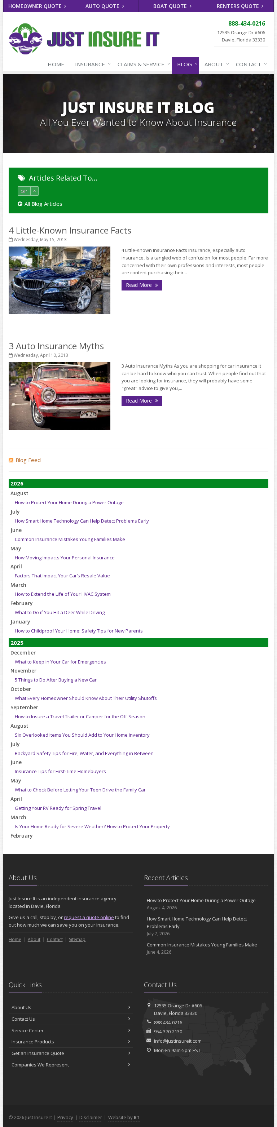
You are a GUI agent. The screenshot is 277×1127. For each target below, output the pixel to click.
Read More (139, 284)
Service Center (28, 1030)
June (16, 530)
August (19, 493)
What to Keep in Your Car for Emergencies (60, 661)
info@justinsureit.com (178, 1041)
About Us (21, 1007)
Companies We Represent (40, 1064)
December (23, 652)
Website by (124, 1117)
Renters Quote (238, 6)
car (24, 190)
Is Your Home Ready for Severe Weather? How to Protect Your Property (92, 826)
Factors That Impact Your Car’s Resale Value (62, 575)
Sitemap (77, 939)
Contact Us (23, 1019)
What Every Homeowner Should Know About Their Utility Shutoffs (86, 698)
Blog (185, 64)
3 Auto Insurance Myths (56, 346)
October (20, 688)
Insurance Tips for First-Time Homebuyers (60, 771)
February (21, 603)
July (15, 511)
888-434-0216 (168, 1022)
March (18, 584)
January (20, 621)
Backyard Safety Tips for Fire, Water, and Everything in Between (84, 753)
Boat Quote (170, 6)
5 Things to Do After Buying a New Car (56, 679)
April (16, 566)
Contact (249, 64)
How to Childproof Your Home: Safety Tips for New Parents (79, 630)
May (15, 548)
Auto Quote (103, 6)
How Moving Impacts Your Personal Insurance (65, 557)
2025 (16, 642)
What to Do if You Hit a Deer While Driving (60, 612)
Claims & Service (142, 64)
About (215, 64)
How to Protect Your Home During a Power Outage (69, 502)
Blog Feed (28, 459)
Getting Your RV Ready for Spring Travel (58, 808)
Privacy (65, 1117)
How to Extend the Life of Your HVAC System (63, 594)
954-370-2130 (168, 1031)
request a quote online (89, 917)
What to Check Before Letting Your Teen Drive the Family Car (80, 789)
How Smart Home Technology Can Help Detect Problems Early (82, 521)
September (24, 707)
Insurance (91, 64)
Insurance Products (33, 1041)
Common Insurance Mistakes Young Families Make (70, 539)
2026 (16, 483)
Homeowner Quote (35, 6)
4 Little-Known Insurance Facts (70, 230)
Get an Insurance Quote (38, 1053)
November (23, 670)
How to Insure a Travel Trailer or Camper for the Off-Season (80, 716)
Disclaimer (90, 1117)
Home (56, 64)
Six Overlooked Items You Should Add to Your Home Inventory (82, 735)
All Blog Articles (43, 203)
